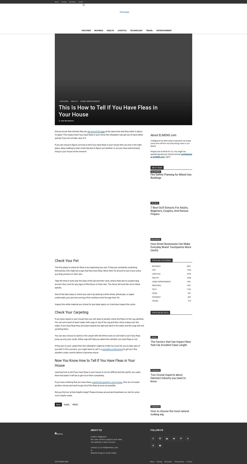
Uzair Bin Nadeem (67, 121)
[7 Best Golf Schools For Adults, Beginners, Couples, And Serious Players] (171, 194)
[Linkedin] (167, 438)
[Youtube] (160, 445)
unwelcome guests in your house (107, 382)
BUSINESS (98, 30)
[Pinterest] (180, 438)
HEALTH (110, 30)
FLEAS (66, 404)
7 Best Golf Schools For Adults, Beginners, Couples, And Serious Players (169, 211)
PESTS (75, 404)
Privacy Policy (179, 462)
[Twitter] (153, 445)
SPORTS (154, 203)
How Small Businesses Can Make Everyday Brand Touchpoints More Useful (171, 247)
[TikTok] (187, 438)
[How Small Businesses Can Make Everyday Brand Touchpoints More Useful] (171, 230)
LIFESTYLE (122, 30)
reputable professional (112, 349)
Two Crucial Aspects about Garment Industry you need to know (168, 378)
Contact (80, 2)
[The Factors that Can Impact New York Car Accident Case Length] (171, 328)
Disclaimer (72, 2)
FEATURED (86, 30)
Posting (63, 2)
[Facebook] (153, 438)
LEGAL (154, 337)
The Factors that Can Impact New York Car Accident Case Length (171, 343)
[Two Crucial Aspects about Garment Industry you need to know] (171, 361)
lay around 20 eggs (96, 131)
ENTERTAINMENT (164, 30)
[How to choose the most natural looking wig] (171, 397)
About (57, 2)
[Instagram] (160, 438)
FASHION (155, 370)
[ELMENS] (123, 15)
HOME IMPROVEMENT (90, 101)
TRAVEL (149, 30)
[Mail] (174, 438)
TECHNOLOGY (136, 30)
